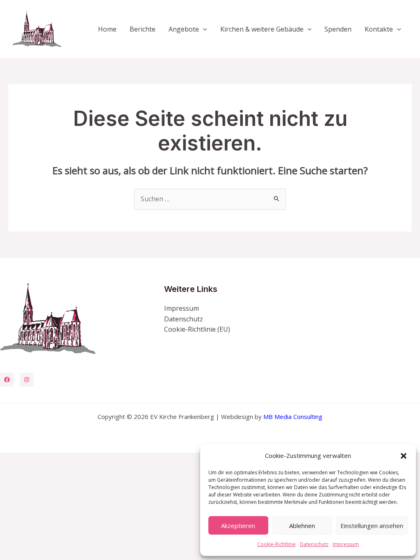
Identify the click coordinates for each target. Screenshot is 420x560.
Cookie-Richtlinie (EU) (197, 329)
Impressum (346, 544)
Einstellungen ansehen (371, 525)
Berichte (142, 29)
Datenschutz (314, 544)
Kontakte (379, 29)
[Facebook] (7, 380)
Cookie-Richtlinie (276, 544)
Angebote (184, 29)
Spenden (338, 29)
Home (107, 29)
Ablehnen (302, 525)
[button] (403, 456)
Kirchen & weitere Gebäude (262, 29)
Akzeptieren (238, 525)
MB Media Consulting (292, 416)
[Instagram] (27, 380)
